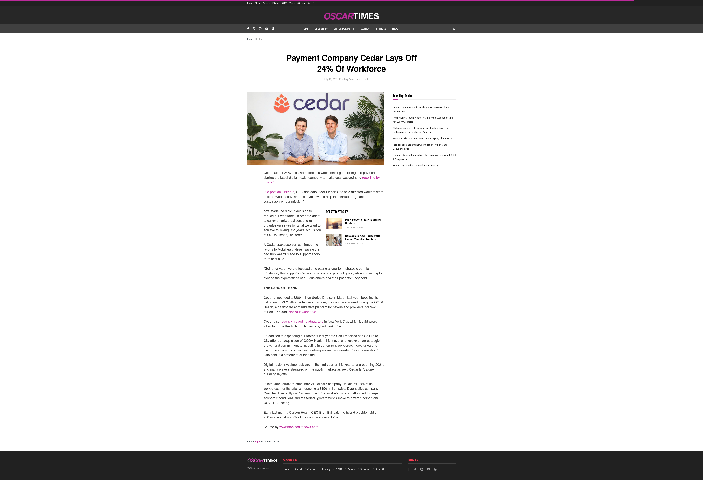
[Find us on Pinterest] (273, 28)
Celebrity (321, 28)
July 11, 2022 (331, 79)
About (258, 3)
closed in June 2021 (303, 311)
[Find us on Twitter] (253, 28)
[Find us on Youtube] (266, 28)
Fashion (365, 28)
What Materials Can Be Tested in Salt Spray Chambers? (422, 138)
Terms (292, 3)
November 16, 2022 (354, 243)
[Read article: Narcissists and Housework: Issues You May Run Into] (334, 240)
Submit (311, 3)
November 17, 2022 (354, 227)
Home (250, 3)
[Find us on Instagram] (260, 28)
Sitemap (301, 3)
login (258, 441)
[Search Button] (454, 28)
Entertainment (344, 28)
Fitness (381, 28)
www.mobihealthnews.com (298, 426)
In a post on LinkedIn (279, 191)
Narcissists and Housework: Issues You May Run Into (363, 237)
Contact (266, 3)
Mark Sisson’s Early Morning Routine (363, 221)
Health (396, 28)
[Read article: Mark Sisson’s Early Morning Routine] (334, 223)
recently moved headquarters (301, 321)
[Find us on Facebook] (248, 28)
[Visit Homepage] (351, 15)
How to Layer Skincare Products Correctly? (416, 165)
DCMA (284, 3)
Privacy (275, 3)
